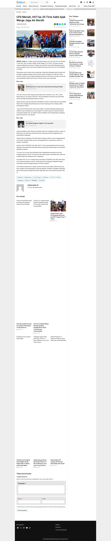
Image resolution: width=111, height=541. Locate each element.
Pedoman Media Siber (61, 530)
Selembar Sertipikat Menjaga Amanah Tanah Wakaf (41, 9)
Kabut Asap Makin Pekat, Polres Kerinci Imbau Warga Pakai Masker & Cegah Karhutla (77, 33)
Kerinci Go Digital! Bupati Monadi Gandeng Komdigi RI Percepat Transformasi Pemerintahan (41, 327)
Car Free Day (37, 177)
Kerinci (24, 12)
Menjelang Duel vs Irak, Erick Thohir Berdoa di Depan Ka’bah (44, 87)
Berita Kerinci (28, 177)
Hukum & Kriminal (33, 6)
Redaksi (58, 524)
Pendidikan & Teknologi (46, 6)
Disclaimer (58, 527)
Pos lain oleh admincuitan (34, 187)
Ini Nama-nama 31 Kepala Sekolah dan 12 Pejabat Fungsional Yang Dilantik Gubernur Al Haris (77, 85)
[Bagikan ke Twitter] (60, 24)
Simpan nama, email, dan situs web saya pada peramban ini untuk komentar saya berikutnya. (41, 506)
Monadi (27, 180)
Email (44, 499)
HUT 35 (53, 177)
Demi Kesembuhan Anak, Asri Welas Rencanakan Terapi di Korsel (24, 325)
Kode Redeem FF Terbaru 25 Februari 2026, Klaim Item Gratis (58, 461)
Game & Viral (72, 6)
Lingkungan (20, 180)
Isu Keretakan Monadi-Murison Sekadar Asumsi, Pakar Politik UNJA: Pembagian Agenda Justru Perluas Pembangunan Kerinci (76, 53)
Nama (20, 499)
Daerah (25, 6)
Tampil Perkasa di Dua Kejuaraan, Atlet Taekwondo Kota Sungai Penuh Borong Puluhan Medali (76, 22)
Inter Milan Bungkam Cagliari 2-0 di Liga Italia (39, 123)
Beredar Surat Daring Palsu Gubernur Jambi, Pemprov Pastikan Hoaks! (76, 64)
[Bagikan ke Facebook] (57, 24)
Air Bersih (20, 177)
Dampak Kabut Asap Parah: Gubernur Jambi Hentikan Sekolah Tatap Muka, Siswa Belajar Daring (76, 74)
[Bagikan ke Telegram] (65, 24)
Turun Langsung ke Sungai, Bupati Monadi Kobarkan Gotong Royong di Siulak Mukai (76, 95)
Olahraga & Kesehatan (61, 6)
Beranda (18, 6)
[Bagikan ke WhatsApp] (62, 24)
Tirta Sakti (41, 180)
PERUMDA (34, 180)
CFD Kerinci (46, 177)
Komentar (22, 483)
